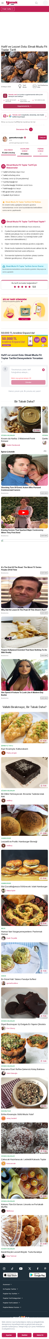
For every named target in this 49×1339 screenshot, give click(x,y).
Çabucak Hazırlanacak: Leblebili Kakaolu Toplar (23, 1159)
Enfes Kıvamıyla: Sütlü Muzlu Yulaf (17, 1114)
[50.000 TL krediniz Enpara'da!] (24, 341)
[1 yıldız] (15, 286)
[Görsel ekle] (43, 370)
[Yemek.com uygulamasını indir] (10, 1274)
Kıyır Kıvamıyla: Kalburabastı (14, 749)
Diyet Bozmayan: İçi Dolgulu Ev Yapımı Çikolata (23, 1024)
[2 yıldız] (18, 286)
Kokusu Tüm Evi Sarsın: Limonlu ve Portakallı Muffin (22, 1205)
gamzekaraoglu (16, 137)
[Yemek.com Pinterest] (45, 1268)
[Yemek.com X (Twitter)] (29, 1268)
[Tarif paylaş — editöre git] (24, 307)
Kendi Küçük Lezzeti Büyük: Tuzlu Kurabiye (21, 1252)
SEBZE (3, 976)
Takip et (42, 137)
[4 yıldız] (25, 286)
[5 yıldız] (29, 286)
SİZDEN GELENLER (8, 435)
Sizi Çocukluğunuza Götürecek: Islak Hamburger (24, 886)
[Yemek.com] (12, 3)
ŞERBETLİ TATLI (7, 746)
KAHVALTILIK (6, 1111)
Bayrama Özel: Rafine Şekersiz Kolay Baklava (22, 1069)
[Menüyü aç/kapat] (2, 3)
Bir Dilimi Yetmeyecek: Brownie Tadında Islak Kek (22, 795)
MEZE (3, 928)
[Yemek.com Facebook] (37, 1268)
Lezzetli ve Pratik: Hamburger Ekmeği (19, 841)
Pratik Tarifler (7, 9)
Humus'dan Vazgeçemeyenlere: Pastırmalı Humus (21, 932)
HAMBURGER (6, 838)
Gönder (28, 382)
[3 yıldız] (22, 286)
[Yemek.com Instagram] (4, 1268)
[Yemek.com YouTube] (21, 1268)
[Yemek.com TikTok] (12, 1268)
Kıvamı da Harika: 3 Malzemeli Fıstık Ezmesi (18, 439)
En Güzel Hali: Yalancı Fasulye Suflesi (18, 979)
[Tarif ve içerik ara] (36, 3)
